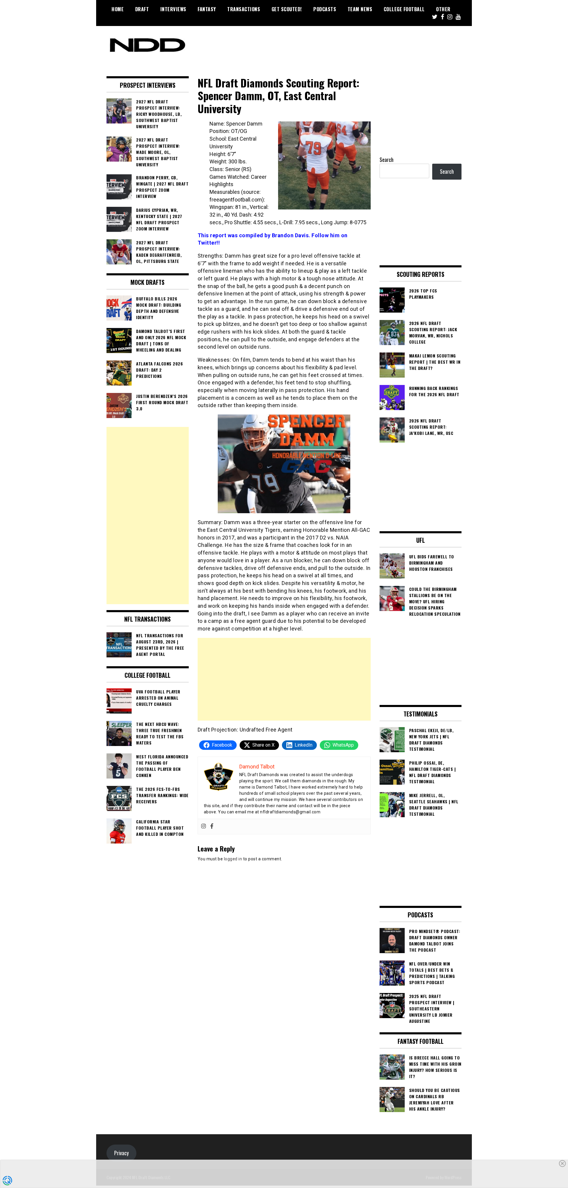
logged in (233, 859)
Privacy (121, 1153)
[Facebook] (211, 826)
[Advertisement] (284, 679)
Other (443, 9)
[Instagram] (203, 826)
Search (386, 159)
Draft (142, 9)
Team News (360, 9)
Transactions (243, 9)
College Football (404, 9)
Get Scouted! (287, 9)
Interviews (173, 9)
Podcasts (324, 9)
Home (118, 9)
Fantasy (207, 9)
